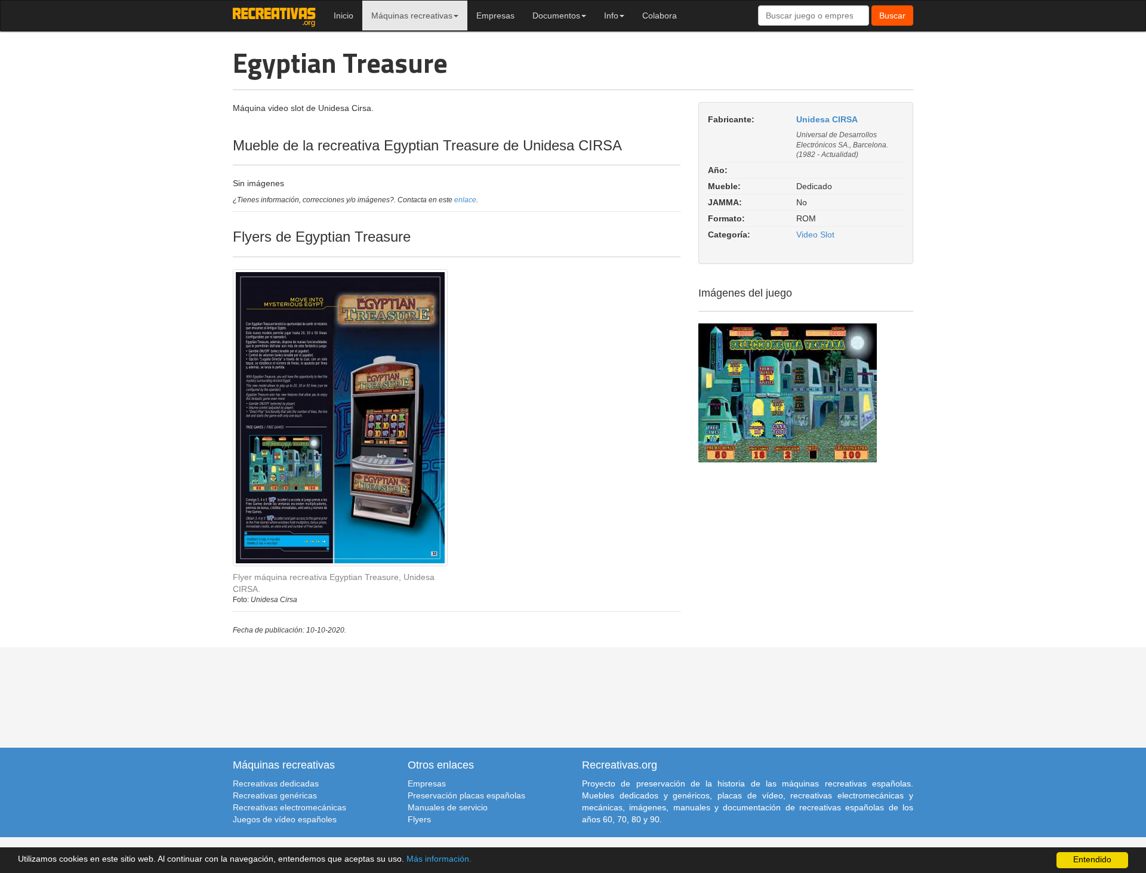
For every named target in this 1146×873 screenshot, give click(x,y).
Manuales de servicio (448, 807)
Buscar (892, 15)
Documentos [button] (556, 15)
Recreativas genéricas (275, 795)
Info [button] (611, 15)
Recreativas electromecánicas (289, 807)
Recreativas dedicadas (276, 783)
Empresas (495, 15)
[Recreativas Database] (274, 15)
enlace (465, 200)
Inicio (343, 15)
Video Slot (815, 234)
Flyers (419, 819)
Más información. (439, 859)
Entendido (1092, 859)
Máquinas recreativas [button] (411, 15)
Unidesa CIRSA (827, 119)
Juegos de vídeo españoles (285, 819)
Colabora (659, 15)
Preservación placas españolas (466, 795)
